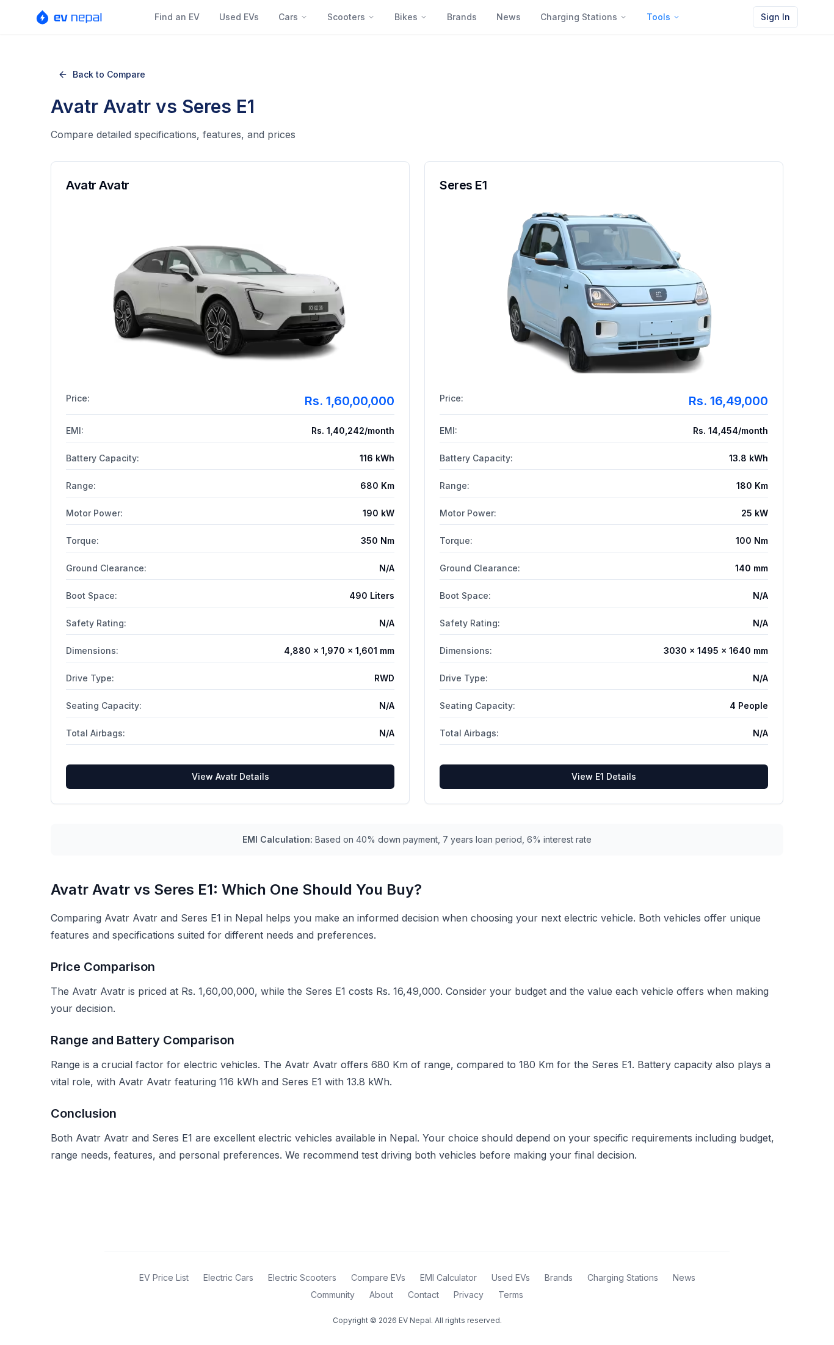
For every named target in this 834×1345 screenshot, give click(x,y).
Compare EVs (378, 1277)
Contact (423, 1294)
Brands (462, 17)
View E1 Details (603, 776)
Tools (658, 17)
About (381, 1294)
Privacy (469, 1294)
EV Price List (164, 1277)
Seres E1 (463, 185)
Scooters (346, 17)
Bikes (406, 17)
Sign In (775, 17)
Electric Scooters (302, 1277)
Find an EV (177, 17)
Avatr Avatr (97, 185)
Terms (510, 1294)
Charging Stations (578, 17)
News (508, 17)
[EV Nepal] (73, 17)
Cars (288, 17)
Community (333, 1294)
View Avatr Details (230, 776)
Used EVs (239, 17)
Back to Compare (109, 74)
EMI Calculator (448, 1277)
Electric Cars (228, 1277)
